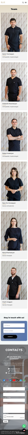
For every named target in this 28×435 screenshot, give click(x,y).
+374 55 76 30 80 (15, 371)
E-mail (4, 391)
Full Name (5, 386)
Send (5, 421)
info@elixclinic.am (15, 369)
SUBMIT (10, 336)
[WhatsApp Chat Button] (24, 426)
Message (5, 403)
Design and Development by (8, 433)
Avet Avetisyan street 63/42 (15, 373)
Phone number (7, 397)
